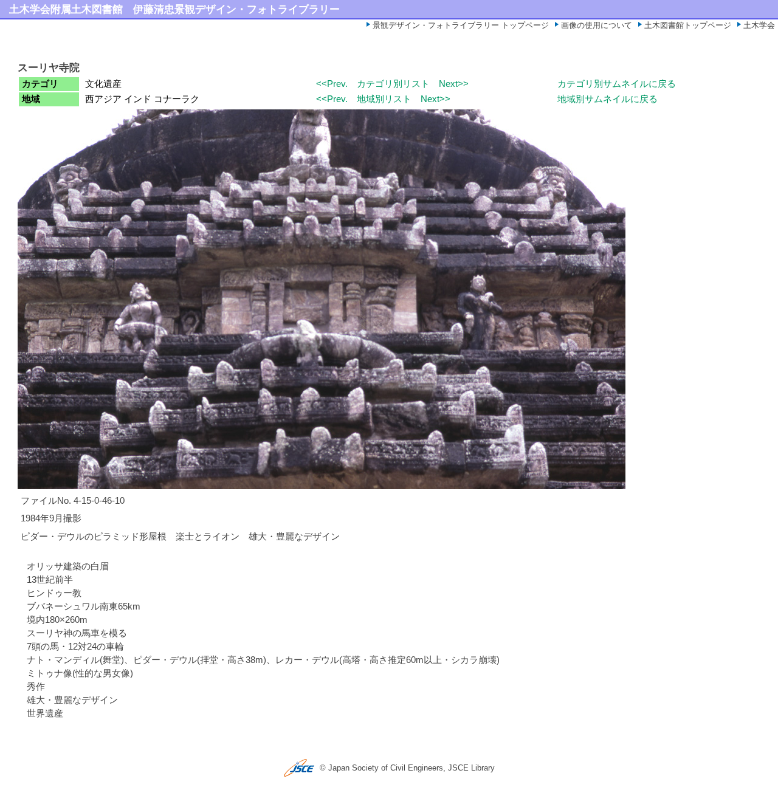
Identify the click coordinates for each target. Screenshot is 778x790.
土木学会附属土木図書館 (66, 9)
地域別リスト (384, 99)
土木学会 (759, 25)
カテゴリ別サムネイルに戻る (616, 84)
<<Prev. (332, 84)
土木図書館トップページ (687, 25)
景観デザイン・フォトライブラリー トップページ (461, 25)
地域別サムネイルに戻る (607, 99)
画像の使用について (596, 25)
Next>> (454, 84)
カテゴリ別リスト (393, 84)
